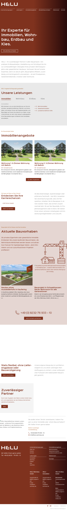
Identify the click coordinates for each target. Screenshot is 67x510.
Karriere (32, 453)
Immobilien (32, 458)
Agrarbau (32, 465)
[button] (8, 10)
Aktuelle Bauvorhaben (9, 51)
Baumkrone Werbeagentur (60, 508)
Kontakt (51, 459)
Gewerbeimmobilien (43, 108)
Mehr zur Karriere (8, 208)
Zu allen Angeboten (33, 179)
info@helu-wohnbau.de (33, 485)
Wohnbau (32, 459)
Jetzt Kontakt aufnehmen (33, 318)
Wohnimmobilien (42, 106)
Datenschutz (63, 505)
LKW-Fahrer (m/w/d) (8, 203)
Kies (31, 463)
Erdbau (32, 461)
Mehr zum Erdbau (8, 375)
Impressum (56, 505)
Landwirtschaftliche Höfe (45, 110)
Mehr (4, 406)
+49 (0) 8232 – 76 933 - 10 (12, 455)
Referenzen (52, 456)
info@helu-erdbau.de (58, 497)
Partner (32, 451)
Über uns (32, 449)
